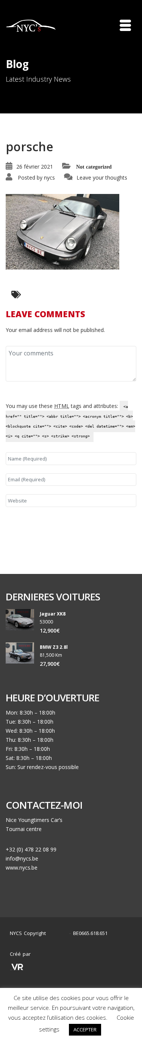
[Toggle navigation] (125, 25)
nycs (49, 177)
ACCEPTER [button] (85, 1029)
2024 (59, 933)
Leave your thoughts (101, 177)
